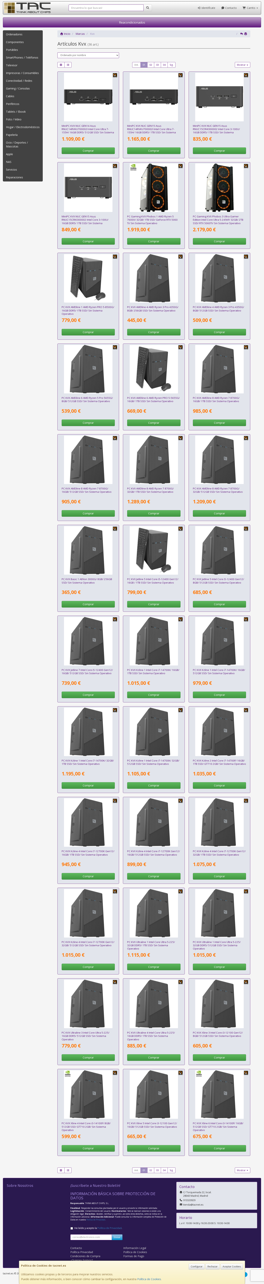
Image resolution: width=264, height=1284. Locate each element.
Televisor (11, 65)
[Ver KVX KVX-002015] (219, 1004)
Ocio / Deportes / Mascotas (17, 144)
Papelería (12, 135)
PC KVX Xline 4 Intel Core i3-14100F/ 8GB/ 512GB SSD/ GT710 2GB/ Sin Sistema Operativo (86, 1126)
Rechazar (213, 1266)
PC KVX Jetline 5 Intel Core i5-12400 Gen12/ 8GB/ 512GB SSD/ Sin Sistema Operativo (218, 580)
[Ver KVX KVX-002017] (219, 550)
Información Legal (134, 1248)
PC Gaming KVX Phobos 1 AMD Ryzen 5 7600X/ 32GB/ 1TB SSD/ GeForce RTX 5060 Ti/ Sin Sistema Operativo (152, 220)
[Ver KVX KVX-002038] (154, 641)
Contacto (230, 8)
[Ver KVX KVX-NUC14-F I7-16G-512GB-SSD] (88, 97)
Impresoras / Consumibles (22, 73)
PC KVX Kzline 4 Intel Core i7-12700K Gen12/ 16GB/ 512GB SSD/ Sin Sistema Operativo (153, 852)
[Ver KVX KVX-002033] (88, 460)
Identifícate (208, 8)
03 (157, 64)
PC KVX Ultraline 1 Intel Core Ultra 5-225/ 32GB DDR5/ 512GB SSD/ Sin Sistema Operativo (217, 945)
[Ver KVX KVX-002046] (219, 278)
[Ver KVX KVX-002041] (219, 732)
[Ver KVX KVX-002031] (219, 913)
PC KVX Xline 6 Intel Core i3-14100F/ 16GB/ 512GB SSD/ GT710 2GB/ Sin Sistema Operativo (218, 1126)
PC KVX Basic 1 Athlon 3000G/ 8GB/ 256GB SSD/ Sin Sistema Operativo (87, 580)
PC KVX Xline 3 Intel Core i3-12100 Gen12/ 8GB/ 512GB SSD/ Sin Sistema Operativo (218, 1034)
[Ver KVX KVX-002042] (88, 1094)
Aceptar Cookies (232, 1266)
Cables (10, 96)
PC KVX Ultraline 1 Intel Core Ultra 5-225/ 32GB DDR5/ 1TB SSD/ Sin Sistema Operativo (151, 945)
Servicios (11, 169)
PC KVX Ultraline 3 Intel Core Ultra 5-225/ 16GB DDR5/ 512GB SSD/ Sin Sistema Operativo (85, 1036)
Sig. (171, 64)
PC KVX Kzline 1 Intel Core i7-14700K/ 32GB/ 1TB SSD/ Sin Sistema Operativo (88, 762)
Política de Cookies (149, 1279)
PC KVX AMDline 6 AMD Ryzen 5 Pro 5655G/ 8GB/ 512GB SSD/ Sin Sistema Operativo (87, 399)
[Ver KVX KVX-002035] (219, 460)
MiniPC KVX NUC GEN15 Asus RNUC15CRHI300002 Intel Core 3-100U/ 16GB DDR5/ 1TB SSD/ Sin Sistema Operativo (216, 131)
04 (164, 64)
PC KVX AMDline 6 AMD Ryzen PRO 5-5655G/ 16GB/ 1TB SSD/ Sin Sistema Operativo (153, 399)
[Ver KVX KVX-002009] (154, 550)
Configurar (197, 1266)
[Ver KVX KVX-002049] (88, 550)
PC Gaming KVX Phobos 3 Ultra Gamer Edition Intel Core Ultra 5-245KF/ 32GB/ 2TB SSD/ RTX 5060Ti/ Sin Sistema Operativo (218, 220)
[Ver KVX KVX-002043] (219, 1094)
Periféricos (12, 104)
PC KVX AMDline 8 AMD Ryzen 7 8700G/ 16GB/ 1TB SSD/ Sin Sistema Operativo (216, 399)
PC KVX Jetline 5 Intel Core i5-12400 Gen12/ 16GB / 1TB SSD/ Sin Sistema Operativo (152, 580)
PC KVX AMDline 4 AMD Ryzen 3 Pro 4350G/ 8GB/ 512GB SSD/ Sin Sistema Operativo (218, 308)
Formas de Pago (133, 1256)
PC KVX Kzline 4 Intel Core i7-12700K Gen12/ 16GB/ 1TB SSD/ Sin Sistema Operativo (88, 852)
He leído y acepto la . (98, 1228)
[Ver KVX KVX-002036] (154, 460)
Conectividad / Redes (19, 81)
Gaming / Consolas (18, 88)
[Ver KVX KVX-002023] (88, 913)
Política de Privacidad (95, 1219)
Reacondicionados (132, 22)
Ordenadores (14, 34)
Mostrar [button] (241, 64)
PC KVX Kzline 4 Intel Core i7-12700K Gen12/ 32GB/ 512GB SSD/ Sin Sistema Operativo (88, 943)
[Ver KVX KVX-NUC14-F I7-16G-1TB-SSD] (154, 97)
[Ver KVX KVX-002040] (88, 732)
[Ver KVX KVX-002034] (219, 369)
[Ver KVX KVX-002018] (88, 641)
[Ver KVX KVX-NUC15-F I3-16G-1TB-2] (88, 187)
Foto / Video (13, 119)
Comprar (88, 150)
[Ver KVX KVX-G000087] (154, 187)
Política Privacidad (81, 1252)
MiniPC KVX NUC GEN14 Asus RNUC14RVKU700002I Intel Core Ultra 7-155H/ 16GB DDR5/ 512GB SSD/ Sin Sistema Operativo (88, 131)
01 (144, 64)
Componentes (15, 42)
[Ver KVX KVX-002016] (154, 1094)
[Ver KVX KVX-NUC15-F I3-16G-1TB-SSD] (219, 97)
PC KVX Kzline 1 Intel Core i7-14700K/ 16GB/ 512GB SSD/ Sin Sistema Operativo (219, 671)
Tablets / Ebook (16, 111)
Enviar (117, 1237)
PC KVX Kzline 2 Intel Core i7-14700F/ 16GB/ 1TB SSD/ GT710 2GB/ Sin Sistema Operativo (219, 762)
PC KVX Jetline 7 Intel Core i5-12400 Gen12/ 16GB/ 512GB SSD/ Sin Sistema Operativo (87, 671)
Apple (9, 154)
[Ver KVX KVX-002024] (219, 822)
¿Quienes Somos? (81, 1260)
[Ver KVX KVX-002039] (154, 732)
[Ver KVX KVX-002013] (154, 369)
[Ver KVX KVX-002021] (154, 822)
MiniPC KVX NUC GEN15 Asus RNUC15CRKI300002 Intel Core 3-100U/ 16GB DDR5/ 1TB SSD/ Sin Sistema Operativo (85, 221)
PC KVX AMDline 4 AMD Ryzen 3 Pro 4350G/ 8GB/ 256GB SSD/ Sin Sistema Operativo (152, 308)
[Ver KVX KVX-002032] (154, 913)
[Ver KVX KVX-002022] (88, 822)
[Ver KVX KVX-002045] (154, 1004)
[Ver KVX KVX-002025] (88, 369)
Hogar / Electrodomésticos (23, 127)
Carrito (251, 8)
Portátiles (12, 50)
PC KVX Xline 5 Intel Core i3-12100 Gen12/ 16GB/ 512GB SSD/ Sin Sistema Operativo (152, 1124)
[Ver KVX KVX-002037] (219, 641)
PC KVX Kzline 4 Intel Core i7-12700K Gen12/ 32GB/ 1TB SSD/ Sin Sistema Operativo (219, 852)
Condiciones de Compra (85, 1256)
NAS (8, 162)
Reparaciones (14, 177)
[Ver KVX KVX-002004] (88, 278)
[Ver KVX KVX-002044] (88, 1004)
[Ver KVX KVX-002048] (154, 278)
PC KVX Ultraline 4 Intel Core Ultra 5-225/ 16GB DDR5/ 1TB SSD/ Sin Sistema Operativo (151, 1036)
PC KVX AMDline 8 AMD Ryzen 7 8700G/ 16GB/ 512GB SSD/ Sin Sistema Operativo (87, 490)
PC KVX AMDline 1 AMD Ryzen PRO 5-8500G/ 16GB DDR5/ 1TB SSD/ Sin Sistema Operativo (88, 310)
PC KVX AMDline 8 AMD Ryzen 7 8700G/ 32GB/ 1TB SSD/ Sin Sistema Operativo (150, 490)
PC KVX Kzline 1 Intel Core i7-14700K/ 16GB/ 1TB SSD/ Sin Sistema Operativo (153, 671)
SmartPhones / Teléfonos (22, 57)
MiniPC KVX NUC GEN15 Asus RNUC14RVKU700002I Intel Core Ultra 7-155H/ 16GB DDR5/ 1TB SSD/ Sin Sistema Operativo (151, 131)
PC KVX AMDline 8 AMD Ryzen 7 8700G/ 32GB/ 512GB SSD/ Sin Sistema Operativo (218, 490)
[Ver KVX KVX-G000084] (219, 187)
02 (150, 64)
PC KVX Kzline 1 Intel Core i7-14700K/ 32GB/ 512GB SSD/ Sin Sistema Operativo (153, 762)
